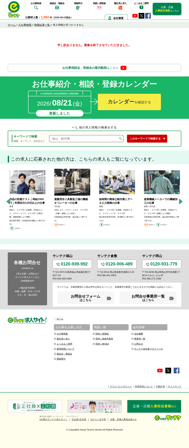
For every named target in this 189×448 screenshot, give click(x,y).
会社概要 (118, 18)
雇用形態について (65, 349)
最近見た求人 (120, 3)
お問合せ (138, 344)
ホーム (60, 319)
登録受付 (78, 3)
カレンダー (129, 101)
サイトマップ (174, 386)
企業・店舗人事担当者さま (123, 419)
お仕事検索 (36, 3)
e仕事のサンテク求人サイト (53, 419)
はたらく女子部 (98, 419)
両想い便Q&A (102, 344)
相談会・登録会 (57, 3)
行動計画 (160, 386)
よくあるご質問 (141, 3)
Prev (8, 201)
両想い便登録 (99, 3)
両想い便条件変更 (104, 338)
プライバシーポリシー (121, 386)
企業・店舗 (167, 9)
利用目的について (144, 386)
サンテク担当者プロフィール (148, 349)
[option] (27, 199)
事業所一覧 (139, 338)
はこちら (90, 67)
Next (180, 201)
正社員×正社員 (79, 419)
